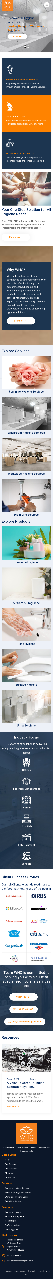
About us (9, 1173)
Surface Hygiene (12, 1225)
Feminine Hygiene (13, 1212)
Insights (33, 1079)
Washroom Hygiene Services (18, 1192)
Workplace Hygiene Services (18, 1196)
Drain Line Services (14, 1201)
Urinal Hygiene (11, 1229)
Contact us (10, 1177)
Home (8, 1159)
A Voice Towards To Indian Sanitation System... (25, 1085)
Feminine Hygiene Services (17, 1188)
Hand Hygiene (11, 1220)
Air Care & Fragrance (14, 1216)
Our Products (11, 1168)
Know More (17, 36)
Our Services (10, 1164)
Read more (12, 1107)
